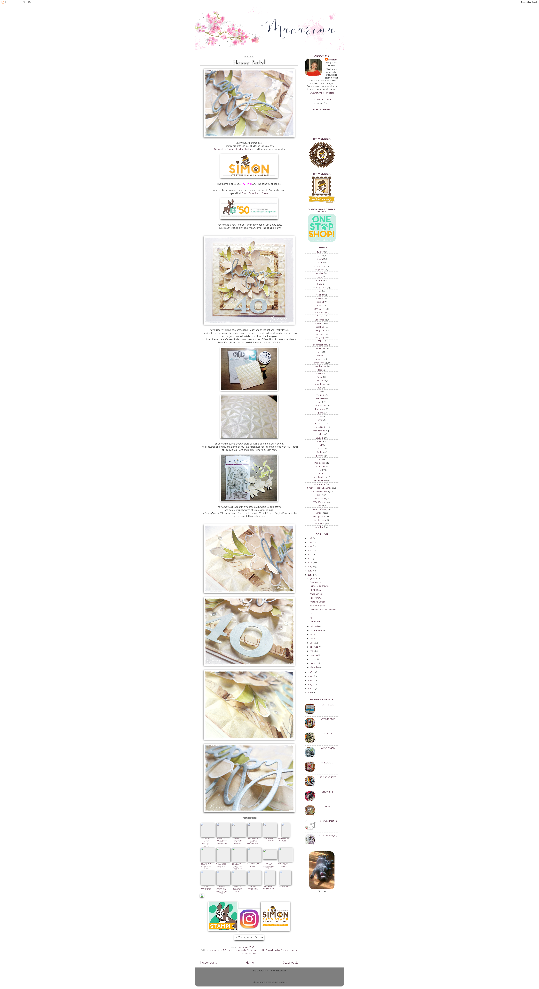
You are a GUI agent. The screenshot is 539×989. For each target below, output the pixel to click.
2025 (310, 542)
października (316, 630)
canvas (319, 298)
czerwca (314, 647)
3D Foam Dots (283, 886)
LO (320, 416)
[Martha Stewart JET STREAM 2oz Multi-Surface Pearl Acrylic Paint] (239, 861)
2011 (310, 692)
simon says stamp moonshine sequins (284, 865)
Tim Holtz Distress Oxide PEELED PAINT (206, 888)
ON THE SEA (328, 704)
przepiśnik (320, 466)
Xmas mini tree (317, 594)
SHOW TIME (327, 792)
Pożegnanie (315, 582)
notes (320, 441)
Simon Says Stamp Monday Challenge (234, 149)
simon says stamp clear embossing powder (253, 865)
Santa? (328, 806)
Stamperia (320, 498)
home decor (319, 384)
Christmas (319, 320)
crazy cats (320, 334)
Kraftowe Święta (317, 602)
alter (320, 262)
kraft (320, 402)
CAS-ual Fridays (319, 312)
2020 (310, 562)
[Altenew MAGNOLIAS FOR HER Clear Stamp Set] (239, 836)
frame (320, 377)
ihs (320, 391)
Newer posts (208, 962)
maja (312, 651)
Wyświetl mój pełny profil (322, 93)
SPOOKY (328, 733)
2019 (310, 566)
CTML (320, 341)
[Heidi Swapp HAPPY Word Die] (270, 836)
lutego (313, 663)
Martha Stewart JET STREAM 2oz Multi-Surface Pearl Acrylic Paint (237, 866)
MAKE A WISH (327, 762)
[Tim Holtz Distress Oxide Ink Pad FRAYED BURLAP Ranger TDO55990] (223, 884)
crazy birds (320, 330)
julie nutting (320, 398)
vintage (319, 513)
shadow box (320, 480)
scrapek (319, 473)
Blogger (282, 982)
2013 (310, 684)
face (320, 370)
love (320, 420)
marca (313, 659)
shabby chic (259, 950)
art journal (320, 269)
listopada (314, 626)
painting (320, 455)
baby (319, 284)
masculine (319, 423)
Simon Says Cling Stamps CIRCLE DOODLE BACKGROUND (221, 841)
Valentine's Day (320, 509)
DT (224, 950)
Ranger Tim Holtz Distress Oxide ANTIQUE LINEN (237, 889)
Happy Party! (316, 598)
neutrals (242, 950)
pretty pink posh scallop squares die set (284, 840)
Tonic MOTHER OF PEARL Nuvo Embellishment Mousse (206, 866)
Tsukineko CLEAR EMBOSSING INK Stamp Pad (268, 865)
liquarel (320, 412)
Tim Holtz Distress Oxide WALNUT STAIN (252, 888)
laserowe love (320, 405)
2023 (310, 550)
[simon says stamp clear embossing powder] (255, 861)
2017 (310, 575)
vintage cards (319, 516)
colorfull (319, 323)
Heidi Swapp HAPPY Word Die (268, 839)
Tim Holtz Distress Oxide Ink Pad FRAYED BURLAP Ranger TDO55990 (221, 889)
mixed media (319, 430)
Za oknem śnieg (317, 605)
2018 (310, 570)
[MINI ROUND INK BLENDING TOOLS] (270, 884)
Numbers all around (319, 586)
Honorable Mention (328, 821)
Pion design (320, 463)
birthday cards (215, 950)
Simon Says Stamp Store (255, 193)
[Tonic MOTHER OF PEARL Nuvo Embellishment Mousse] (208, 861)
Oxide (250, 950)
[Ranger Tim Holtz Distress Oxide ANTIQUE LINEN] (239, 884)
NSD (320, 445)
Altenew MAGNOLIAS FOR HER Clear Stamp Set (237, 841)
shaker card (320, 484)
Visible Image (320, 520)
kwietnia (314, 655)
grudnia (313, 578)
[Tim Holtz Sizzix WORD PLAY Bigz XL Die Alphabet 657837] (255, 836)
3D (319, 255)
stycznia (314, 667)
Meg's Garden (320, 427)
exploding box (320, 366)
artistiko (320, 273)
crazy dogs (320, 337)
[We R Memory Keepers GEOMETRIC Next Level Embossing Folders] (208, 836)
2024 (310, 546)
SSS (254, 953)
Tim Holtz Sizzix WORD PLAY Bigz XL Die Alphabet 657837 (252, 841)
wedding (319, 527)
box (320, 291)
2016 (310, 672)
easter (320, 355)
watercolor (319, 523)
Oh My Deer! (315, 590)
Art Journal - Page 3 (327, 835)
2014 (310, 680)
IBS (319, 387)
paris (320, 459)
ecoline (319, 359)
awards (319, 280)
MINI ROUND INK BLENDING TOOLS (268, 888)
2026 (310, 538)
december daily (320, 345)
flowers (319, 373)
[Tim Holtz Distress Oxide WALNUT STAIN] (255, 884)
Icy (311, 617)
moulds (319, 434)
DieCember (320, 348)
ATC (320, 277)
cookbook (320, 327)
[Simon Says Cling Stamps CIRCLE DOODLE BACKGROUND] (223, 836)
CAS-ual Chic (320, 309)
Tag (311, 613)
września (314, 634)
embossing (232, 950)
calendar (320, 295)
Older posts (290, 962)
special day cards (319, 491)
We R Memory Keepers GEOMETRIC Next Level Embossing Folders (206, 842)
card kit (320, 302)
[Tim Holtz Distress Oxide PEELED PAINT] (208, 884)
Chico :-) (320, 316)
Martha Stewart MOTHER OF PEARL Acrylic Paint (221, 866)
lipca (312, 643)
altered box (319, 266)
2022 (310, 554)
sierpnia (314, 638)
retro (319, 470)
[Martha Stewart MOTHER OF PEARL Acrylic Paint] (223, 861)
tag (319, 505)
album (320, 259)
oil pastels (320, 448)
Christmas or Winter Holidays (323, 609)
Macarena (332, 59)
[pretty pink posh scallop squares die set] (286, 836)
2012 (310, 688)
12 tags (320, 252)
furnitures (320, 380)
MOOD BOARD (328, 748)
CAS (319, 305)
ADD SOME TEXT (328, 777)
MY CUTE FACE (328, 719)
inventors (320, 395)
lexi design (320, 409)
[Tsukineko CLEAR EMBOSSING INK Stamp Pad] (270, 858)
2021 (310, 558)
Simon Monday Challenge (278, 950)
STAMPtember (320, 502)
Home (250, 962)
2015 (310, 676)
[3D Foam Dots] (286, 884)
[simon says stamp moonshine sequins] (286, 861)
